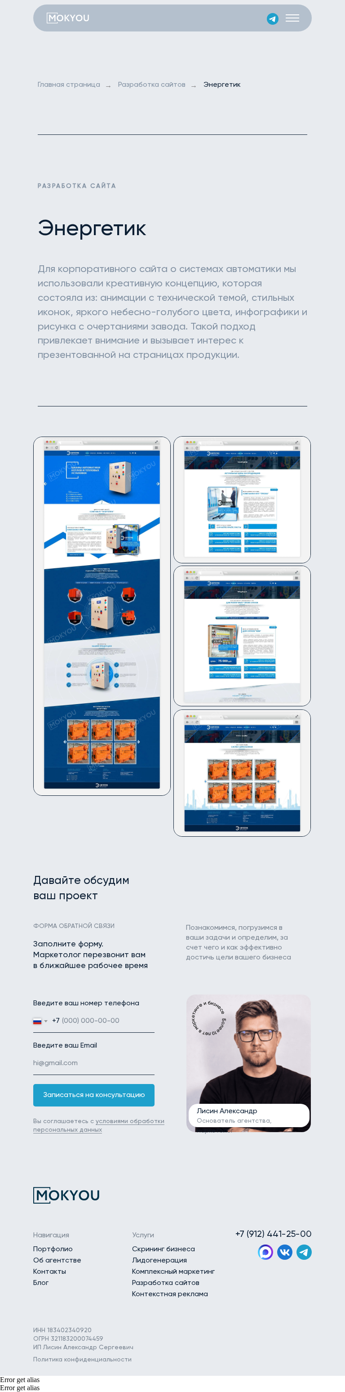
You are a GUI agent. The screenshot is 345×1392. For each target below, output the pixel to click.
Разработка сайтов (152, 85)
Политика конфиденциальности (82, 1359)
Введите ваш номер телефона (86, 1003)
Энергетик (222, 85)
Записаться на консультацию (94, 1095)
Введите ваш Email (65, 1045)
